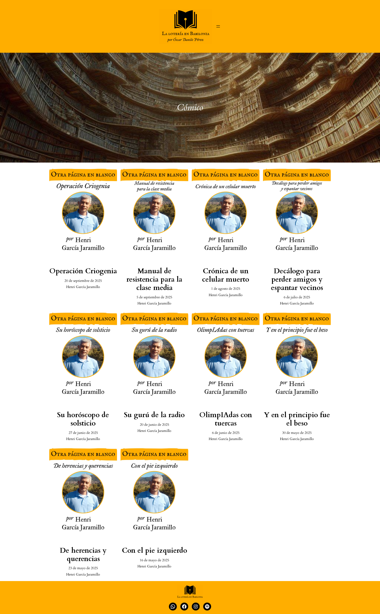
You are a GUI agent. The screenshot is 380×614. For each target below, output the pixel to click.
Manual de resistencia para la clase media (154, 279)
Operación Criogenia (83, 271)
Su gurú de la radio (154, 415)
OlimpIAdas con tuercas (225, 419)
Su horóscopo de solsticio (83, 419)
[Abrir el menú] (218, 26)
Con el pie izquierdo (154, 550)
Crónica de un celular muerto (225, 275)
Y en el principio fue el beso (297, 419)
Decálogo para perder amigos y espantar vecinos (297, 279)
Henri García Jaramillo (83, 286)
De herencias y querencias (83, 554)
